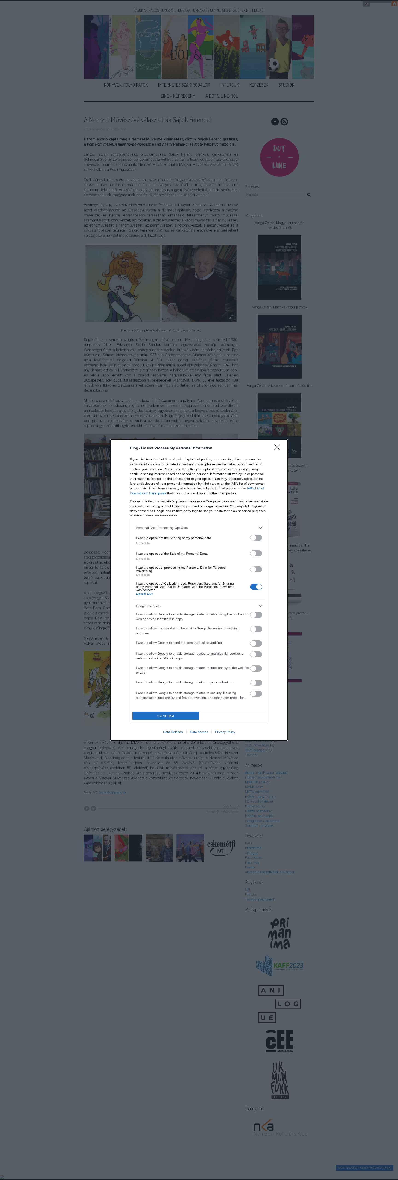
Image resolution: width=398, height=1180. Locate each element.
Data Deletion (173, 732)
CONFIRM (165, 716)
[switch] (256, 538)
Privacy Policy (225, 732)
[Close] (278, 448)
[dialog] (199, 590)
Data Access (199, 732)
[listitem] (199, 527)
